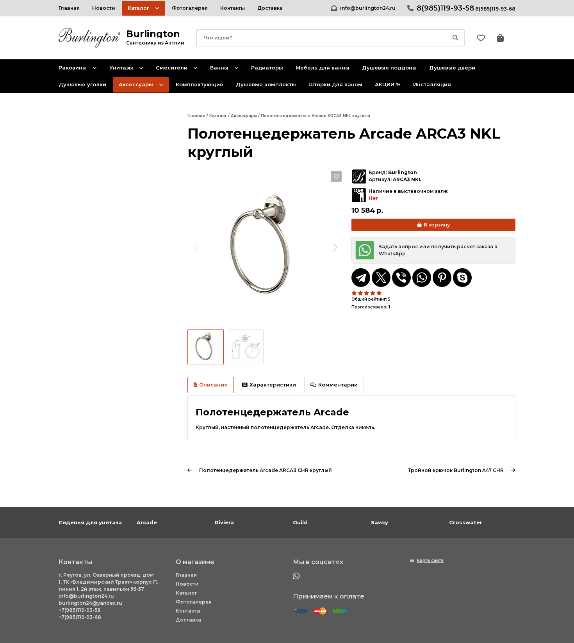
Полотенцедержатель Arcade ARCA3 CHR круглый (265, 470)
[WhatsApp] (421, 277)
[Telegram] (360, 277)
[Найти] (455, 38)
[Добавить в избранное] (336, 176)
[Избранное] (481, 38)
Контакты (188, 611)
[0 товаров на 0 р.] (500, 38)
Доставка (188, 620)
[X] (381, 277)
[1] (354, 293)
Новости (187, 584)
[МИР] (340, 611)
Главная (186, 575)
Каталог (186, 593)
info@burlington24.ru (368, 8)
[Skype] (462, 277)
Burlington (402, 172)
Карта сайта (430, 560)
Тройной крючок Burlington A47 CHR (456, 470)
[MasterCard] (320, 611)
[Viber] (401, 277)
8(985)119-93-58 (445, 8)
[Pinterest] (442, 277)
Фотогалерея (194, 602)
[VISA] (300, 611)
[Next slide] (335, 247)
